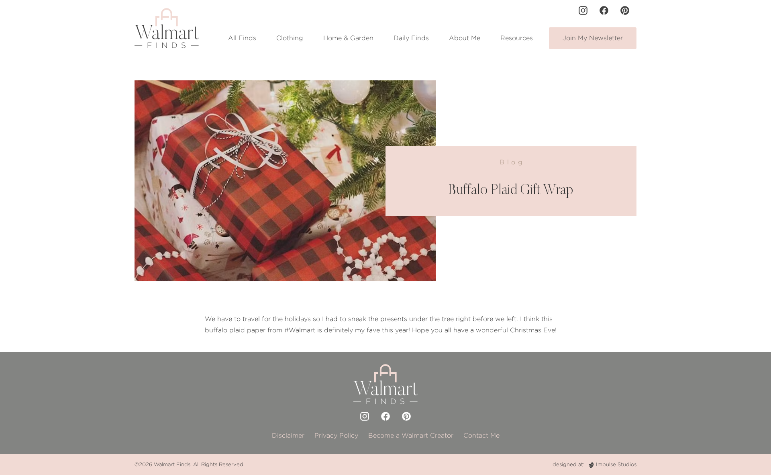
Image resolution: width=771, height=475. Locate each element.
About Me (464, 38)
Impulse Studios (616, 464)
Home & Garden (348, 38)
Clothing (289, 38)
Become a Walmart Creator (410, 435)
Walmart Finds (172, 464)
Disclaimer (288, 435)
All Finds (242, 38)
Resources (516, 38)
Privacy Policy (336, 435)
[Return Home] (167, 28)
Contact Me (481, 435)
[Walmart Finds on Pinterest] (625, 10)
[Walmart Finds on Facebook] (604, 10)
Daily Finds (411, 38)
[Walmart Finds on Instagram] (583, 10)
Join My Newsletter (593, 38)
